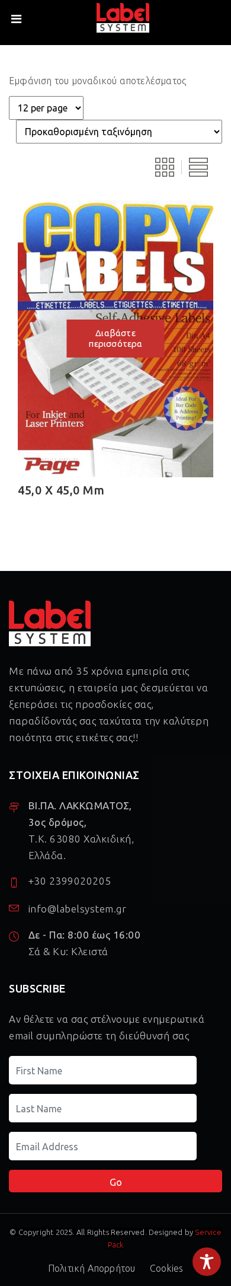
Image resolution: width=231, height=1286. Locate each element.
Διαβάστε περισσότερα (115, 338)
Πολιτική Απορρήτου (92, 1268)
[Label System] (123, 18)
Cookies (166, 1268)
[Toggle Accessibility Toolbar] (206, 1261)
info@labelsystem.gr (77, 909)
